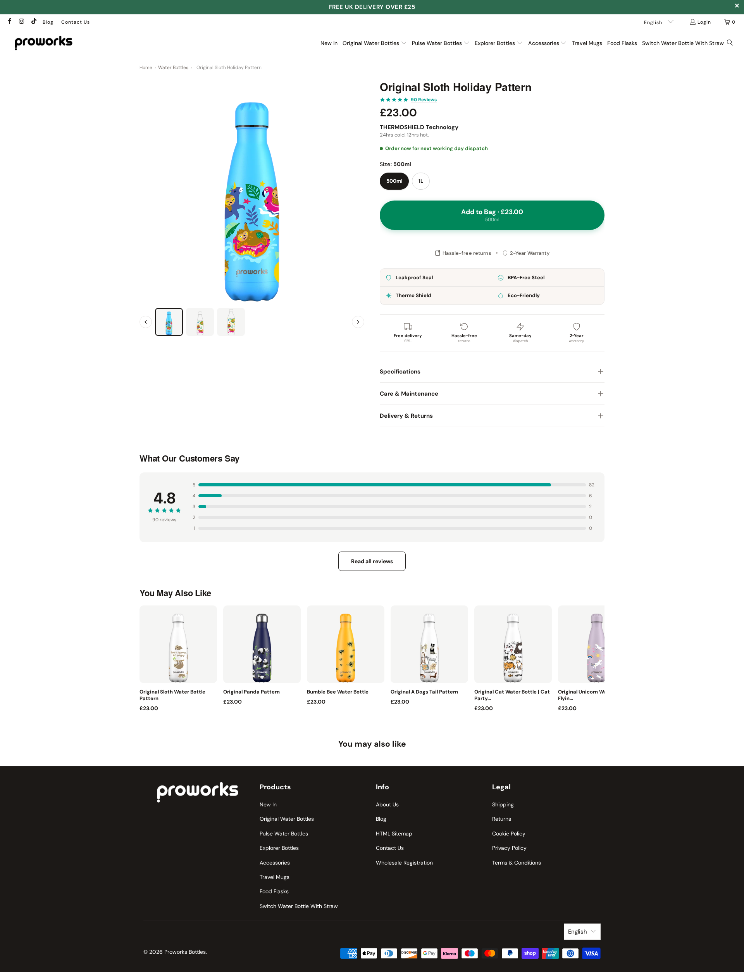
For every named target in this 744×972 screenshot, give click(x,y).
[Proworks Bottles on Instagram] (21, 22)
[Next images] (358, 322)
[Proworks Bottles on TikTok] (33, 22)
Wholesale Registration (404, 862)
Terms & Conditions (516, 862)
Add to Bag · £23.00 (492, 215)
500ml (394, 181)
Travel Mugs (274, 876)
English (654, 22)
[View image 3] (231, 322)
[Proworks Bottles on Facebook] (9, 22)
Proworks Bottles (185, 951)
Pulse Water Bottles (284, 833)
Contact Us (75, 22)
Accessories (275, 862)
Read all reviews (372, 561)
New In (268, 804)
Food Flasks (274, 891)
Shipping (503, 804)
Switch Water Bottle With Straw (299, 906)
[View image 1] (169, 322)
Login (704, 22)
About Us (387, 804)
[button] (375, 43)
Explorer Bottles (279, 847)
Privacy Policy (509, 847)
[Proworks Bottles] (43, 42)
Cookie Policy (508, 833)
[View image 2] (200, 322)
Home (146, 67)
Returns (501, 818)
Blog (48, 22)
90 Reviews (424, 100)
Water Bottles (173, 67)
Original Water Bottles (287, 818)
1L (420, 181)
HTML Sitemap (394, 833)
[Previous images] (146, 322)
